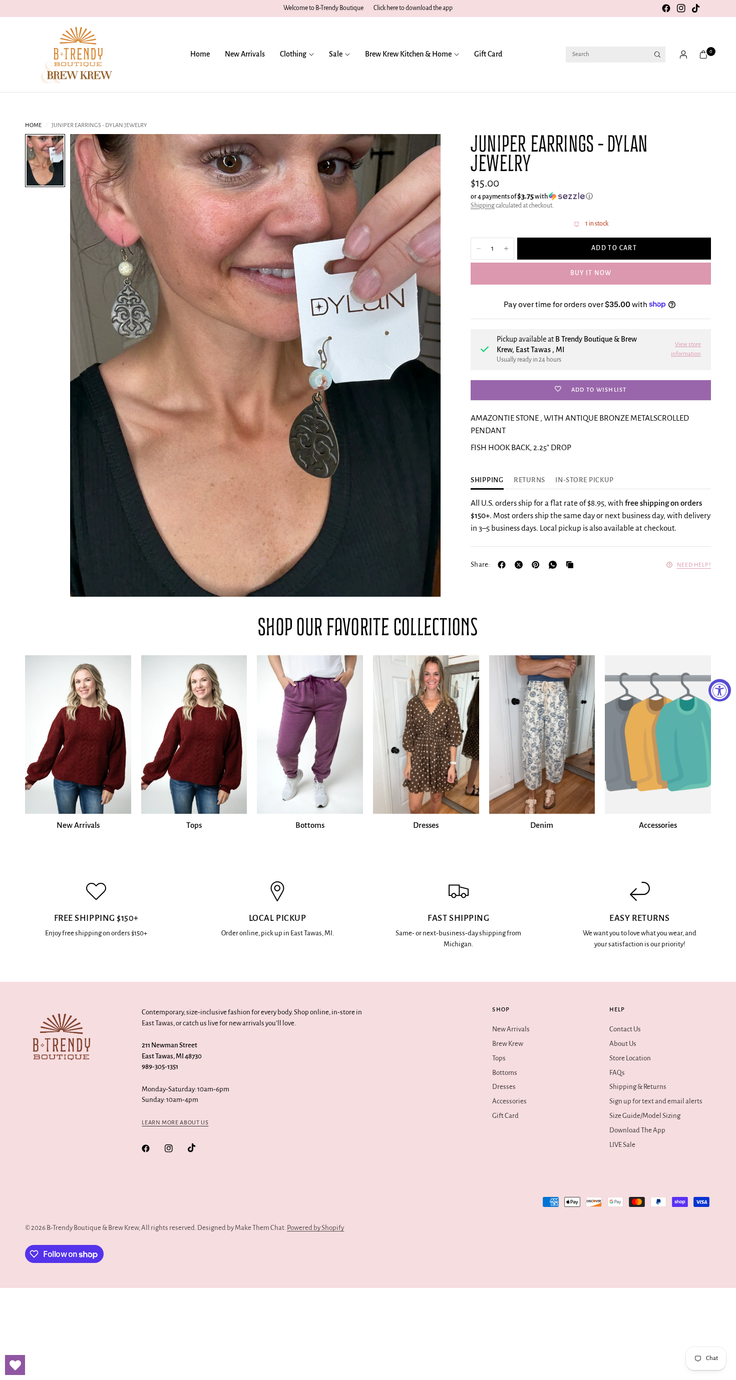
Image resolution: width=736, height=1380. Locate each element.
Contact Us (625, 1029)
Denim (541, 825)
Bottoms (309, 825)
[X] (521, 565)
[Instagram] (680, 8)
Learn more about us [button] (175, 1122)
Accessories (658, 825)
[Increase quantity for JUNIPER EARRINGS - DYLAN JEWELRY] (506, 248)
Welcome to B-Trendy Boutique (323, 8)
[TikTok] (695, 8)
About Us (622, 1043)
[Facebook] (665, 8)
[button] (591, 196)
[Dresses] (426, 734)
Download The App (637, 1130)
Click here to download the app (413, 8)
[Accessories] (658, 734)
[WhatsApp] (555, 565)
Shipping (483, 205)
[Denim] (542, 734)
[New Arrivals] (78, 734)
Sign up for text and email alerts (655, 1101)
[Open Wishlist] (15, 1365)
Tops (194, 825)
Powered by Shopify (315, 1227)
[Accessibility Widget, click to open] (719, 690)
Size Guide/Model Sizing (644, 1115)
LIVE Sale (622, 1144)
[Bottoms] (310, 734)
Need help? (694, 564)
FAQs (617, 1072)
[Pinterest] (538, 565)
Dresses (426, 825)
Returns (529, 480)
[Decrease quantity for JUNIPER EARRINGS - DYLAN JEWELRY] (478, 248)
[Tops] (194, 734)
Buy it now (591, 273)
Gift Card (488, 54)
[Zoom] (419, 155)
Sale (335, 54)
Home (200, 54)
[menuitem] (203, 54)
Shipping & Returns (637, 1086)
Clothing (293, 54)
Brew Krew (507, 1043)
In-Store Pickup (584, 480)
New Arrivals (245, 54)
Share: (480, 564)
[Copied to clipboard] (572, 565)
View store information (686, 349)
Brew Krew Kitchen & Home (408, 54)
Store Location (630, 1058)
